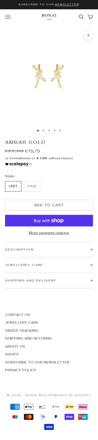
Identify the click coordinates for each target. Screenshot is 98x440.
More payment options (49, 232)
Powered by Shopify (70, 395)
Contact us (17, 315)
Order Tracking (22, 331)
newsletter (66, 4)
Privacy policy (20, 370)
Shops (12, 354)
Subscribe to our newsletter (37, 362)
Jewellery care (21, 323)
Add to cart (49, 205)
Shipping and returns (28, 338)
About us (15, 346)
